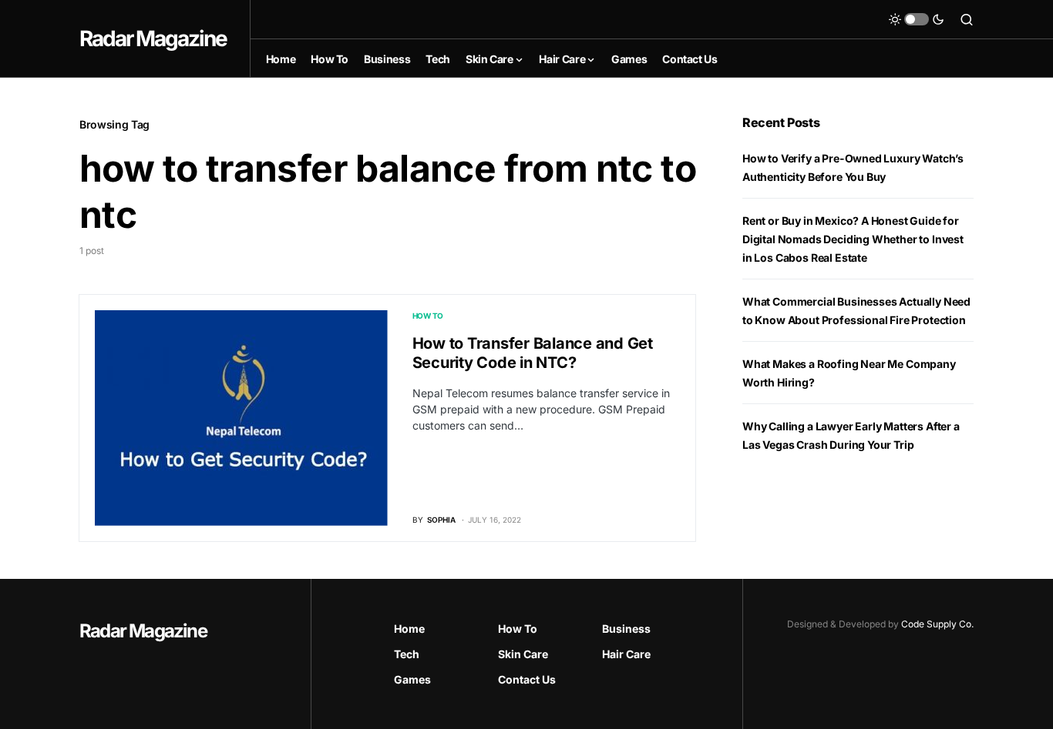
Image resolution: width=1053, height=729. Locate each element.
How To (428, 315)
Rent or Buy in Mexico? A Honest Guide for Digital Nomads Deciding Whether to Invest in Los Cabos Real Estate (853, 239)
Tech (406, 653)
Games (412, 679)
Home (409, 628)
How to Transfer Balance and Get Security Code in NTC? (532, 353)
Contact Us (527, 679)
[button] (916, 19)
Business (626, 628)
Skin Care (523, 653)
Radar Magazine (153, 38)
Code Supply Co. (937, 624)
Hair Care (626, 653)
